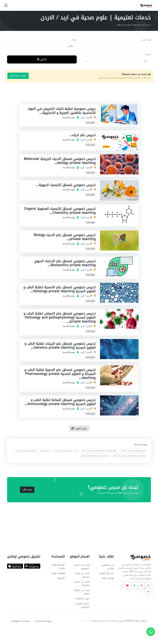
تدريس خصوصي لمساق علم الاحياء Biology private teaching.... (65, 237)
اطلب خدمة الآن (18, 76)
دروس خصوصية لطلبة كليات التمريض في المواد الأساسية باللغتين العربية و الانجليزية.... (62, 111)
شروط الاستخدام (43, 621)
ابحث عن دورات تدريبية (82, 575)
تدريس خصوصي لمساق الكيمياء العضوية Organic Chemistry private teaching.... (60, 211)
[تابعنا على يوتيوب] (127, 585)
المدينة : (147, 55)
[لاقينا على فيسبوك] (148, 585)
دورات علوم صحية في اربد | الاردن (65, 450)
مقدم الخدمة (69, 117)
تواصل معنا (108, 578)
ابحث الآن (27, 489)
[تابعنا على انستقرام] (141, 585)
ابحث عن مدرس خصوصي (81, 567)
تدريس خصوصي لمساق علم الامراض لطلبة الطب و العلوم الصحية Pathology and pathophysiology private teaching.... (60, 317)
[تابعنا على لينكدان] (148, 591)
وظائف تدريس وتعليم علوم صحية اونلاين (94, 455)
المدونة (61, 578)
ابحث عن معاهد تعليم (81, 592)
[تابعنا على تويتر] (134, 585)
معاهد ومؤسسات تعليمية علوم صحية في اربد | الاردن (99, 450)
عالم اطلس (87, 621)
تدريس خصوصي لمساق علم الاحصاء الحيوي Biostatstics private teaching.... (65, 263)
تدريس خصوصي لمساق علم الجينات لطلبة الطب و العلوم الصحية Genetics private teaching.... (60, 345)
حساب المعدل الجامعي (82, 605)
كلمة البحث (146, 40)
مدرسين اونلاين (45, 450)
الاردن (89, 117)
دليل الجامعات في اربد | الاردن (25, 450)
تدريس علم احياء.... (82, 135)
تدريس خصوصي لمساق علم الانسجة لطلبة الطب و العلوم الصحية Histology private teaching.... (60, 289)
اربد (82, 117)
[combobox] (41, 46)
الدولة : (74, 40)
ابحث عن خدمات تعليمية (81, 583)
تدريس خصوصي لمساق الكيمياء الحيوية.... (66, 185)
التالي (43, 59)
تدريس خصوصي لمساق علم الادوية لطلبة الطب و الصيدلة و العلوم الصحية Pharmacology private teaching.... (60, 374)
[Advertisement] (76, 96)
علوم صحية (90, 122)
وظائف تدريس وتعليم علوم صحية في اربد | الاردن (128, 455)
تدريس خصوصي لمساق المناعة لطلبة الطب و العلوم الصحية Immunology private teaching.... (60, 402)
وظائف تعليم (58, 573)
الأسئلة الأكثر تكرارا (58, 567)
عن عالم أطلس (106, 573)
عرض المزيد (81, 428)
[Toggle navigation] (5, 5)
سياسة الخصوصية (20, 621)
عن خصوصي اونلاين (108, 567)
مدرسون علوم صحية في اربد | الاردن (133, 450)
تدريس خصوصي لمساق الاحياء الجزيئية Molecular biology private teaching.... (60, 161)
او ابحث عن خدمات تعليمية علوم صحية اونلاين (133, 25)
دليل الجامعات (82, 598)
